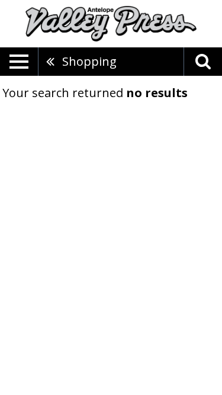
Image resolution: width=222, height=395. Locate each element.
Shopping (89, 61)
